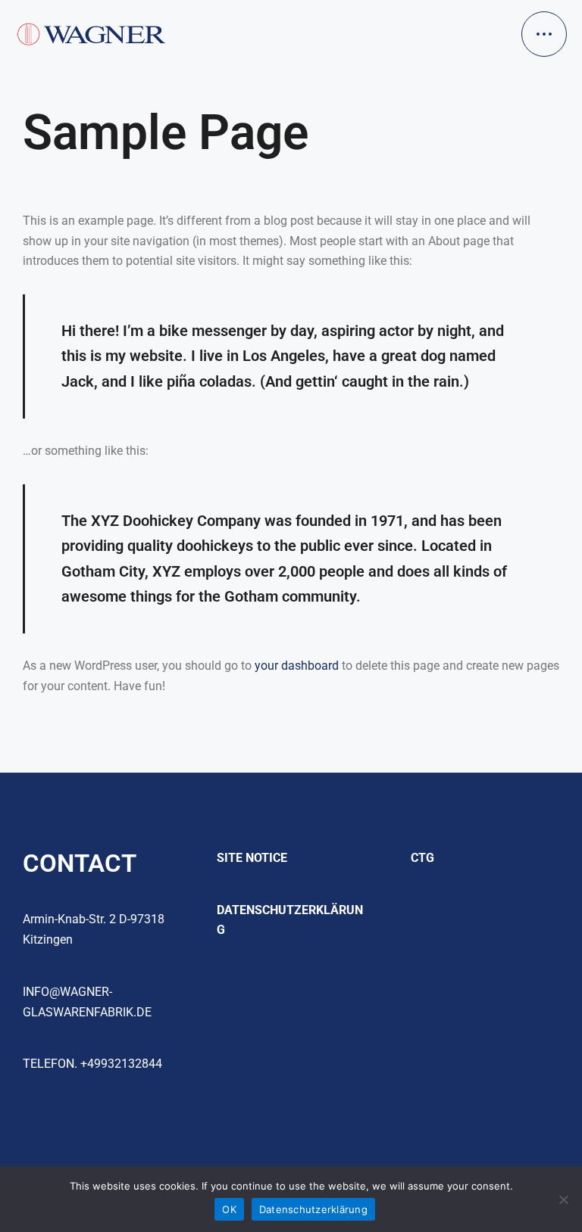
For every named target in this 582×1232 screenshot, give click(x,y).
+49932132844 (121, 1063)
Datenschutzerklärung (313, 1209)
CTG (422, 858)
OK (229, 1209)
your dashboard (297, 665)
